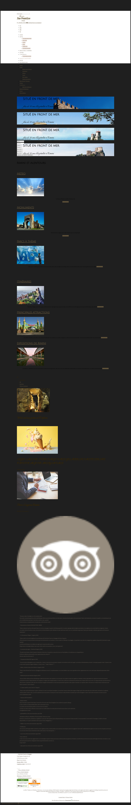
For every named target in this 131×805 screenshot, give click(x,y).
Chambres (24, 40)
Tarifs (23, 44)
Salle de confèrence (26, 87)
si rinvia (92, 791)
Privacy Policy (69, 797)
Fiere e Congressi (24, 386)
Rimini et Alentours (24, 89)
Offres (23, 42)
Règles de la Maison (26, 38)
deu (20, 29)
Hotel (21, 67)
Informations (24, 62)
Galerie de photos (26, 79)
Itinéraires (24, 281)
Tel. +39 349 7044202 (23, 772)
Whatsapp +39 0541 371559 (23, 776)
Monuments (25, 207)
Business (22, 384)
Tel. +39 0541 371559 (23, 770)
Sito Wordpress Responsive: (61, 800)
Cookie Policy (62, 797)
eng (20, 27)
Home (21, 65)
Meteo (21, 173)
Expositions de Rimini (31, 343)
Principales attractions (33, 312)
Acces (21, 91)
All (20, 382)
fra (20, 25)
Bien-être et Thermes (25, 81)
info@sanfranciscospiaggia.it (25, 778)
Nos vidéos (24, 46)
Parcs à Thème (26, 241)
